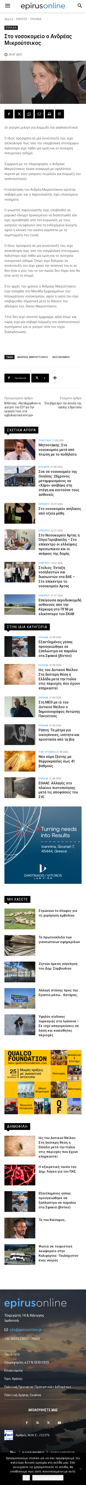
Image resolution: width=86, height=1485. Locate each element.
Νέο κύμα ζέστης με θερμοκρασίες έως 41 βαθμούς (57, 761)
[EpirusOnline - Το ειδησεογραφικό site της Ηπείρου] (43, 6)
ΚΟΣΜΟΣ (44, 467)
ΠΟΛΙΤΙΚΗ (45, 440)
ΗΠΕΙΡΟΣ (44, 504)
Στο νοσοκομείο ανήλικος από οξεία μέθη (60, 511)
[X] (19, 114)
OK (26, 1477)
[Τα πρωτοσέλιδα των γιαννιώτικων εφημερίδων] (19, 945)
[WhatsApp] (29, 114)
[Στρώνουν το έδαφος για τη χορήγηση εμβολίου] (19, 919)
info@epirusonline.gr (25, 1330)
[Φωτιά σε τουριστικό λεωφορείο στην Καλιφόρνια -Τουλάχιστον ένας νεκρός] (19, 1254)
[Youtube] (59, 1423)
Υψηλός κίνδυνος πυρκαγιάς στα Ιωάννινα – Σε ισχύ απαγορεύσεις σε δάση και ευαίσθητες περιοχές (59, 1026)
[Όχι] (80, 1469)
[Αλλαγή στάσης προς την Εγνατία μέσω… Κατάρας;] (19, 998)
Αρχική (8, 19)
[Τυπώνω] (49, 114)
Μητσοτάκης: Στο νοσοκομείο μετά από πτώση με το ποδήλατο (58, 449)
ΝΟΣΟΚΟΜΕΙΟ (61, 357)
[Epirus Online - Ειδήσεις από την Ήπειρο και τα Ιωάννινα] (43, 1303)
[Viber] (59, 114)
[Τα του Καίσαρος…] (19, 1228)
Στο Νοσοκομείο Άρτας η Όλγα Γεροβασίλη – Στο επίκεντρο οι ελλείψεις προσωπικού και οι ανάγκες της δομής (59, 544)
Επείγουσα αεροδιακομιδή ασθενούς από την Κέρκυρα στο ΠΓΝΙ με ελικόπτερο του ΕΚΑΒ (60, 607)
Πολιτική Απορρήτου (48, 1477)
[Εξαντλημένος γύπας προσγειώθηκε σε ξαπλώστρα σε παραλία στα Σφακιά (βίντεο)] (19, 646)
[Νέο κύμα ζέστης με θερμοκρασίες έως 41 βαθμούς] (19, 761)
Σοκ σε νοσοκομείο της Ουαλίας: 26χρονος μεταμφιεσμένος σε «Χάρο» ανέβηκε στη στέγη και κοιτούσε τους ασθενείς (59, 483)
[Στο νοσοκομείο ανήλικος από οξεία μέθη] (19, 513)
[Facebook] (8, 114)
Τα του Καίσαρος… (53, 1220)
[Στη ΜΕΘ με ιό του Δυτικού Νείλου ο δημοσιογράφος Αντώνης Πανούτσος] (19, 706)
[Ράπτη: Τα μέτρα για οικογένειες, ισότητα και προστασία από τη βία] (19, 734)
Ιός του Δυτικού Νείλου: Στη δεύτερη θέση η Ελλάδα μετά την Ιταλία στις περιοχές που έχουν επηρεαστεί (59, 679)
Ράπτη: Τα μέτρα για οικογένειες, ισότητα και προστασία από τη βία (59, 735)
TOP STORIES (47, 752)
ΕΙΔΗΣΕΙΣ (22, 19)
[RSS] (37, 1423)
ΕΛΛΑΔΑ (35, 19)
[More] (55, 378)
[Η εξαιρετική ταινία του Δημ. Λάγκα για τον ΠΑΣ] (19, 1175)
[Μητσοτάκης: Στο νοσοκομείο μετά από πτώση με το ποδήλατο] (19, 449)
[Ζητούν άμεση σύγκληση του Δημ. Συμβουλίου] (19, 972)
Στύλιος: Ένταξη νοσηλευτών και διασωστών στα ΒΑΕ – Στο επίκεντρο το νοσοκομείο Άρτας (57, 577)
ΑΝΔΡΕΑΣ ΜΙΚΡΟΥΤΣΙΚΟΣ (32, 357)
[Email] (39, 114)
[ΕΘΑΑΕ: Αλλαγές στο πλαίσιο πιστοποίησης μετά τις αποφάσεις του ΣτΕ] (19, 787)
